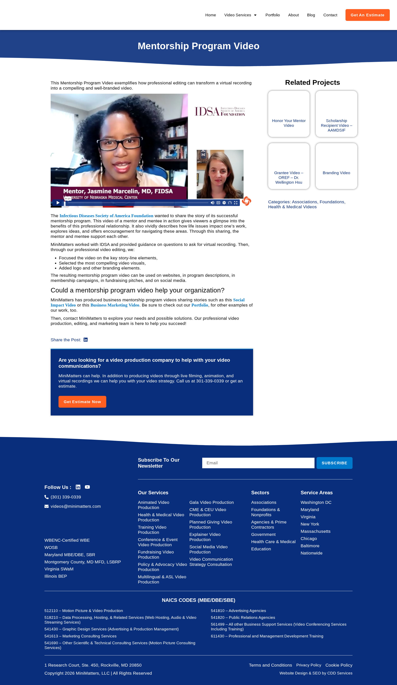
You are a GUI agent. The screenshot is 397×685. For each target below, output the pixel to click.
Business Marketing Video (115, 305)
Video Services (237, 15)
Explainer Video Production (205, 537)
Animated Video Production (153, 505)
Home (210, 15)
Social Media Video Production (208, 549)
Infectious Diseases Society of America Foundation (106, 215)
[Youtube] (87, 487)
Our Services (153, 492)
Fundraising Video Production (156, 554)
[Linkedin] (78, 487)
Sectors (260, 492)
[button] (85, 339)
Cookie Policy (339, 665)
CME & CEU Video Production (207, 512)
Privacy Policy (308, 665)
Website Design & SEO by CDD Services (316, 673)
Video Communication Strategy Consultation (211, 562)
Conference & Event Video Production (158, 542)
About (293, 15)
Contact (330, 15)
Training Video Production (152, 530)
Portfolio (272, 15)
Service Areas (317, 492)
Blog (311, 15)
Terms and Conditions (270, 665)
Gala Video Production (211, 502)
